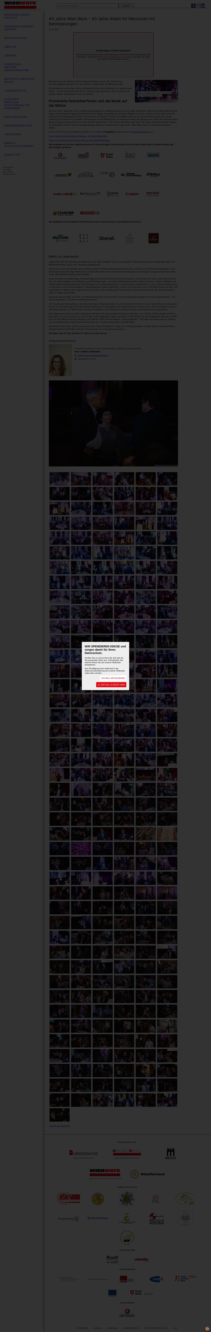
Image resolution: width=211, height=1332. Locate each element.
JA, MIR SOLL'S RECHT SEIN (111, 685)
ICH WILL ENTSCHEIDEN (113, 678)
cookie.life (207, 1328)
